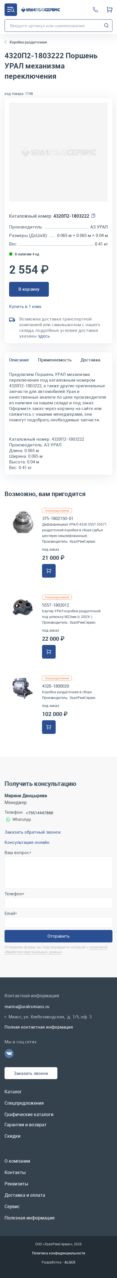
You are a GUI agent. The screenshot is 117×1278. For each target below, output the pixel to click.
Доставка (90, 360)
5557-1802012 (55, 605)
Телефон (14, 893)
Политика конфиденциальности (58, 1253)
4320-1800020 (55, 686)
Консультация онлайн (27, 842)
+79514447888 (39, 812)
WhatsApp (21, 819)
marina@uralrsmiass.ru (27, 1006)
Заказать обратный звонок (33, 832)
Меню (11, 9)
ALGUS (69, 1262)
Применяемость (55, 360)
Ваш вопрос (18, 852)
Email (11, 913)
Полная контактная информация (39, 1027)
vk (9, 1053)
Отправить (58, 936)
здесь (44, 336)
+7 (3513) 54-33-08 (95, 9)
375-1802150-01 (57, 518)
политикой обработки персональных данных (56, 949)
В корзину (28, 289)
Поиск (106, 25)
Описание (19, 360)
